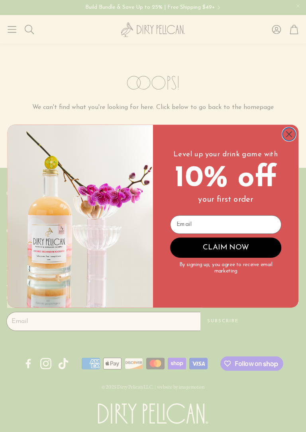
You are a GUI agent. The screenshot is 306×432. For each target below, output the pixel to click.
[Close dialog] (289, 134)
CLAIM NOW (226, 247)
